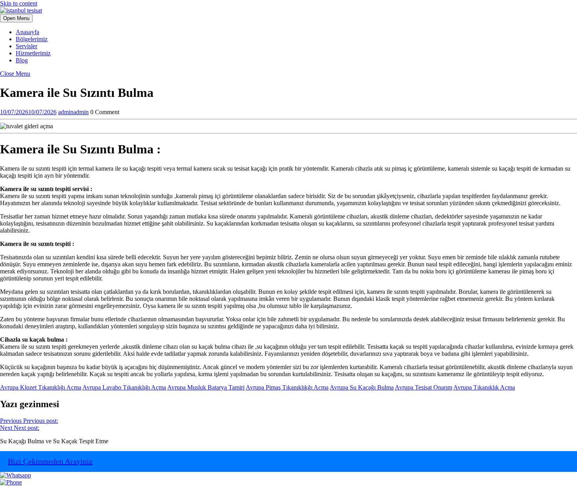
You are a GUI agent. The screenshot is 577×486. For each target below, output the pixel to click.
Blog (22, 60)
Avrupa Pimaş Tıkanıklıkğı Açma (287, 387)
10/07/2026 (28, 112)
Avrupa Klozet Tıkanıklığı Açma (40, 387)
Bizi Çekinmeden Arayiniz (50, 461)
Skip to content (18, 3)
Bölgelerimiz (31, 39)
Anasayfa (27, 32)
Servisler (26, 46)
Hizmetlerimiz (33, 53)
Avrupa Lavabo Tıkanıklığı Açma (124, 387)
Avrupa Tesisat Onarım (423, 387)
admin (73, 112)
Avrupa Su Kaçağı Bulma (362, 387)
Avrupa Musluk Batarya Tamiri (206, 387)
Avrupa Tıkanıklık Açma (484, 387)
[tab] (16, 18)
